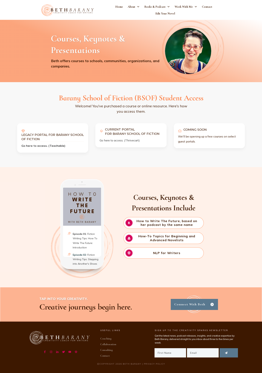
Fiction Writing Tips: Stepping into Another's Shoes (85, 259)
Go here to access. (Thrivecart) (120, 140)
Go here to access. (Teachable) (43, 145)
